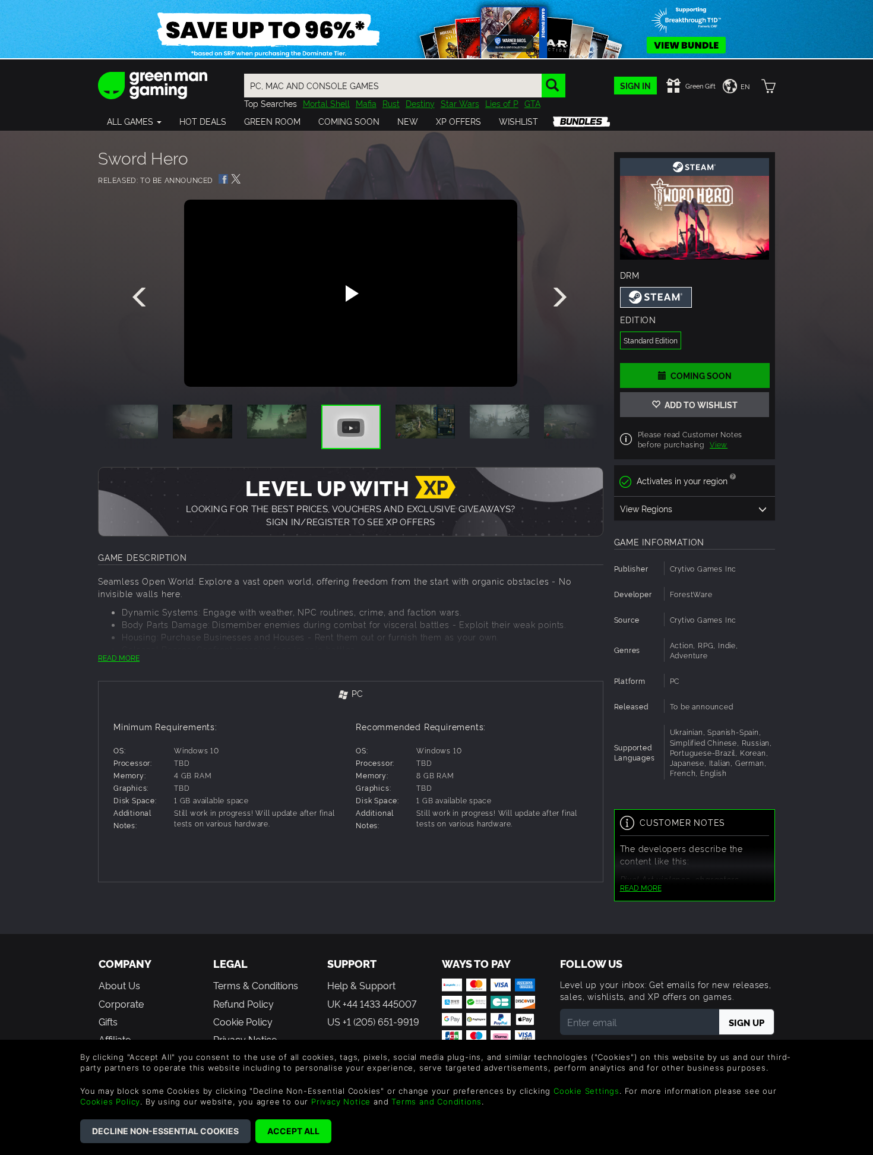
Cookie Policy (243, 1021)
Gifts (108, 1021)
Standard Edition (651, 340)
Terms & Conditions (255, 985)
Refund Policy (243, 1003)
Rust (391, 103)
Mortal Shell (326, 103)
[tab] (350, 694)
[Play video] (350, 293)
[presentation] (141, 298)
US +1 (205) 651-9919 (373, 1021)
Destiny (420, 103)
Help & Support (361, 985)
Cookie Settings (586, 1091)
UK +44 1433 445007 (371, 1003)
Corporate (121, 1003)
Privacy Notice (341, 1101)
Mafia (366, 103)
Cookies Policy (110, 1101)
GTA (532, 103)
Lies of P (501, 103)
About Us (119, 985)
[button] (134, 121)
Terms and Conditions (436, 1101)
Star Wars (460, 103)
